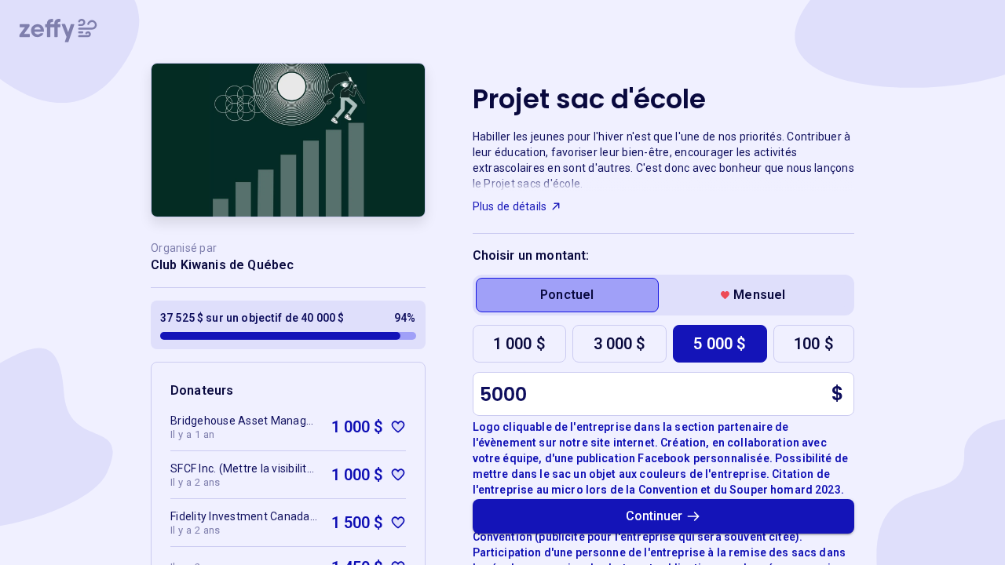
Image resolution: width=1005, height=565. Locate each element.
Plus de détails (510, 206)
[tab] (567, 295)
